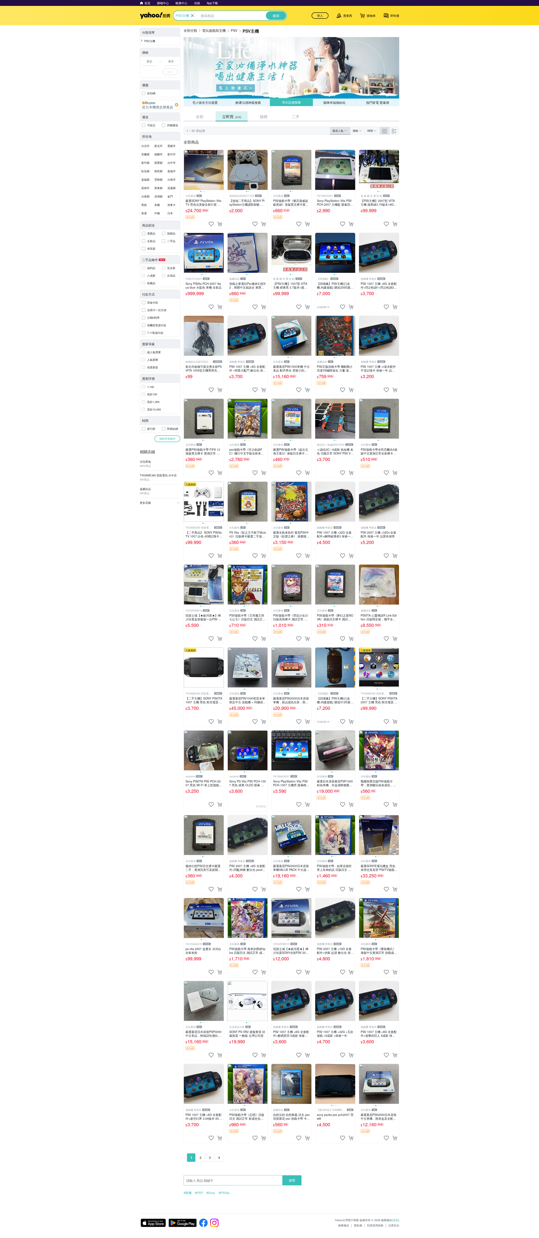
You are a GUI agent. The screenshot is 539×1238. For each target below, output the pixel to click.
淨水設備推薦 (291, 102)
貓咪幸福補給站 (334, 102)
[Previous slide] (186, 170)
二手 (295, 116)
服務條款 (343, 1225)
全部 (199, 116)
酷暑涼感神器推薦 (248, 102)
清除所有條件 (167, 439)
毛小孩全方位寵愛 (205, 102)
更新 (395, 1220)
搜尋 (292, 1180)
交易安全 (393, 1225)
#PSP (199, 1193)
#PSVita (224, 1193)
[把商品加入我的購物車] (219, 224)
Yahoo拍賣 (155, 16)
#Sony (210, 1193)
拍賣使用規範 (375, 1225)
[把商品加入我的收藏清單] (211, 224)
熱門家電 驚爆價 (377, 102)
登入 (320, 15)
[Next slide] (221, 170)
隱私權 (358, 1225)
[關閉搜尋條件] (192, 15)
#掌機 (188, 1193)
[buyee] (160, 105)
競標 (263, 116)
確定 (170, 72)
